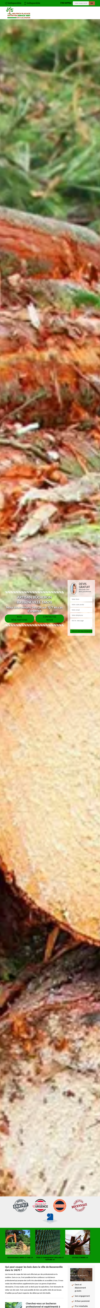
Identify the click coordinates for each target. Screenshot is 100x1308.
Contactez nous (49, 618)
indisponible (14, 3)
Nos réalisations (19, 618)
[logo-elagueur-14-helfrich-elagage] (18, 13)
